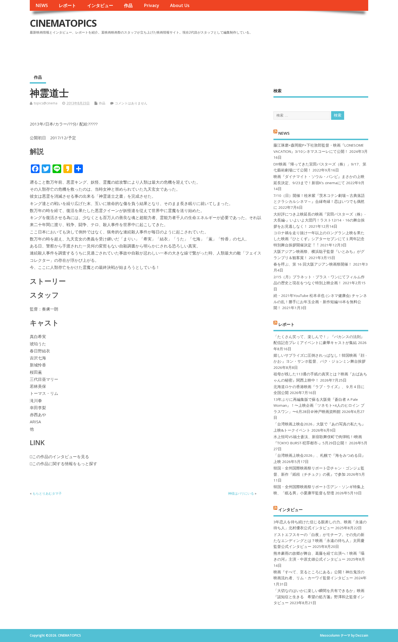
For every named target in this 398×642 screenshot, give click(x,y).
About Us (180, 5)
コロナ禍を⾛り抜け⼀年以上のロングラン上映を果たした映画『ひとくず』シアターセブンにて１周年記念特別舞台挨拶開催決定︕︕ (318, 238)
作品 (128, 5)
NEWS (41, 5)
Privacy (151, 5)
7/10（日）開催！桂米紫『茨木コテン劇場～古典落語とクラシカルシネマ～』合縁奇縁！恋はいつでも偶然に (319, 201)
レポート (67, 5)
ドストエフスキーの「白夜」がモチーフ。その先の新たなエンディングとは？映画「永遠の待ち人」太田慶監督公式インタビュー (318, 540)
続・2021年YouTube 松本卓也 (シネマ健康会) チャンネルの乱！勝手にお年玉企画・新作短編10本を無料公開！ (320, 301)
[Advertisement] (265, 51)
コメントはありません (131, 103)
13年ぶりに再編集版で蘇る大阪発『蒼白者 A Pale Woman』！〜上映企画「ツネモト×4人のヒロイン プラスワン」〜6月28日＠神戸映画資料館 (318, 405)
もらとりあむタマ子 (47, 493)
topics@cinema (45, 103)
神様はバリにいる (241, 493)
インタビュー (100, 5)
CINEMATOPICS (63, 23)
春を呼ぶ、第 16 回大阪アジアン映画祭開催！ (312, 264)
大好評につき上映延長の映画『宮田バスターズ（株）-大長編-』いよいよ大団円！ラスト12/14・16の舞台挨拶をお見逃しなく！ (319, 220)
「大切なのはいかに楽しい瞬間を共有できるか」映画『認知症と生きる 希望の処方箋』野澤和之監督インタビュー (318, 596)
